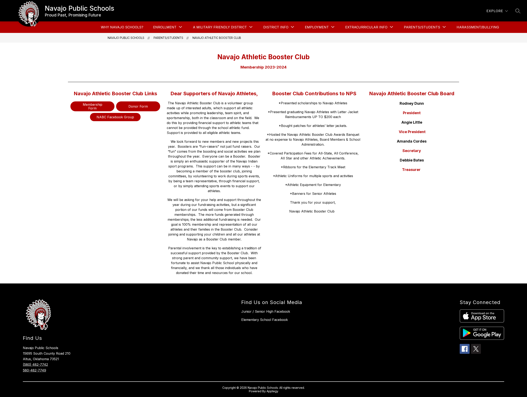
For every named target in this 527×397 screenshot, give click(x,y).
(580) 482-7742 (35, 364)
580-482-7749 (34, 370)
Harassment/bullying (478, 27)
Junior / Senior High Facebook (265, 311)
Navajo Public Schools (126, 37)
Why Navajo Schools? (122, 27)
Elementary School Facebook (264, 320)
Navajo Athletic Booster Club (216, 37)
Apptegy (272, 391)
